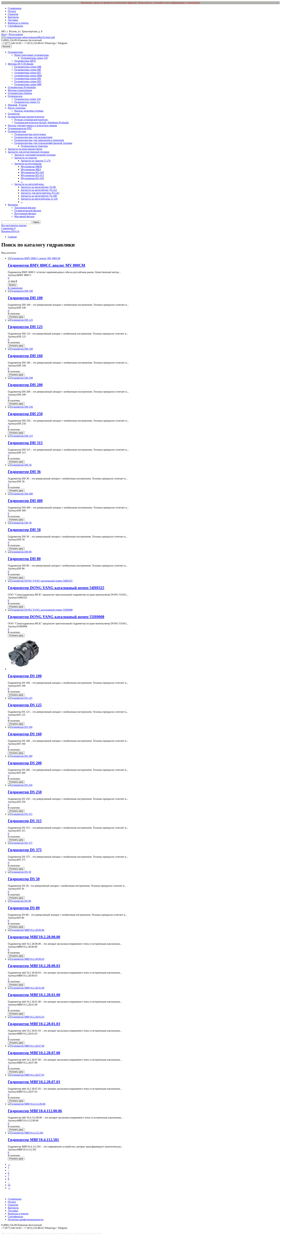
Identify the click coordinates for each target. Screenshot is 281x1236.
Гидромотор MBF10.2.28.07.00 (34, 1053)
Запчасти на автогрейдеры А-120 (39, 198)
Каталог (6, 46)
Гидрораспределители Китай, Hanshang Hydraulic (41, 122)
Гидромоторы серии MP (27, 69)
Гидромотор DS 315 (25, 821)
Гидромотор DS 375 (25, 850)
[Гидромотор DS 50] (19, 872)
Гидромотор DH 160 (25, 356)
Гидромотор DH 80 (24, 559)
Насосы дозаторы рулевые (28, 110)
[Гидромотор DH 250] (20, 406)
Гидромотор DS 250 (25, 792)
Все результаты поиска (14, 225)
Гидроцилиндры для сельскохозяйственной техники (43, 143)
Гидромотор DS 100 (25, 676)
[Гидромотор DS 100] (24, 669)
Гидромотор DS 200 (25, 763)
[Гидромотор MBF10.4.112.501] (25, 1132)
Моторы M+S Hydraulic (21, 63)
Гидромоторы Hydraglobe (22, 87)
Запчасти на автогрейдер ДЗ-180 (39, 195)
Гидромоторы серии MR (27, 66)
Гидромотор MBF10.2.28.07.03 (34, 1082)
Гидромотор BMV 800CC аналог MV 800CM (46, 265)
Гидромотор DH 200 (25, 385)
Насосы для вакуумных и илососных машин (32, 125)
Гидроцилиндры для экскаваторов (33, 137)
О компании (14, 8)
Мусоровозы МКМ (31, 166)
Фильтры (13, 204)
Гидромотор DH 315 (25, 443)
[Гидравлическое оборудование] (19, 37)
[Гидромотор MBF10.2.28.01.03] (26, 1016)
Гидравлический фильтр (27, 210)
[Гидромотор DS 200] (20, 756)
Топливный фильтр (25, 207)
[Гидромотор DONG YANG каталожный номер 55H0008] (40, 609)
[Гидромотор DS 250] (20, 785)
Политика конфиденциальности (25, 1219)
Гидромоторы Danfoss (20, 93)
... (22, 181)
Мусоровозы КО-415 (32, 175)
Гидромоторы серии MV (27, 81)
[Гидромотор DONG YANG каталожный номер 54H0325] (40, 580)
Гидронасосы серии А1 (27, 102)
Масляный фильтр (24, 216)
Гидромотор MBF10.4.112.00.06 (35, 1111)
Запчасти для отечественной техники (28, 151)
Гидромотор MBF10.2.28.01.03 (34, 1024)
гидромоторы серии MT (27, 72)
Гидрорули (14, 113)
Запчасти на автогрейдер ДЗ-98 (38, 187)
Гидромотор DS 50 (24, 879)
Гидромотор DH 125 (25, 327)
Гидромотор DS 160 (25, 734)
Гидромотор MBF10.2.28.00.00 (34, 937)
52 (9, 1185)
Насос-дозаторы (17, 107)
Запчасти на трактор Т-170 (35, 160)
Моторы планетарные (20, 90)
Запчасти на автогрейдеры (29, 184)
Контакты (13, 17)
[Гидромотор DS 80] (19, 901)
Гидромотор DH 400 (25, 501)
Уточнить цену (16, 317)
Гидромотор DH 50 (24, 530)
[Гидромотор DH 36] (20, 464)
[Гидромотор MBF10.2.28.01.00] (26, 987)
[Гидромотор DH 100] (20, 291)
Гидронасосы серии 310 (27, 99)
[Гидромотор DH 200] (20, 377)
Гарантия (13, 14)
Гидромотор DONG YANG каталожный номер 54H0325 (56, 588)
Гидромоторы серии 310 (34, 58)
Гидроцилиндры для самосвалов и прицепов (39, 140)
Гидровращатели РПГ (20, 128)
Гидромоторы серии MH (27, 84)
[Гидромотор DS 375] (20, 842)
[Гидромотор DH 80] (20, 551)
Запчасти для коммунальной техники (35, 154)
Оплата (12, 11)
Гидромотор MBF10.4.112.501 (33, 1140)
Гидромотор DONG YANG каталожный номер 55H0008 (56, 617)
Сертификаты (15, 25)
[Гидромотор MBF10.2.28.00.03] (26, 959)
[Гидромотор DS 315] (20, 814)
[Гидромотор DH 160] (20, 348)
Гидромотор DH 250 (25, 414)
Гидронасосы (15, 96)
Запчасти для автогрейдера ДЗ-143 (40, 193)
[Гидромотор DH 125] (20, 320)
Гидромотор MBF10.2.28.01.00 (34, 995)
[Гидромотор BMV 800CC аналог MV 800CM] (34, 258)
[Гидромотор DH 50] (20, 522)
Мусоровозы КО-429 (32, 172)
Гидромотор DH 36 (24, 471)
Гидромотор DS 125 (25, 705)
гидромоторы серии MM (28, 75)
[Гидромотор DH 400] (20, 493)
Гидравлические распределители (26, 116)
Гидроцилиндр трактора (34, 146)
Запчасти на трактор (25, 157)
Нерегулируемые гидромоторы (31, 55)
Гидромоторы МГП (25, 61)
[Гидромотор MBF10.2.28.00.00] (26, 930)
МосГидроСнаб (46, 37)
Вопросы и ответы (18, 23)
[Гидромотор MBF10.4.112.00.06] (26, 1103)
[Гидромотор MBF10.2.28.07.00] (26, 1045)
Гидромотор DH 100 (25, 298)
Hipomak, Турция (17, 105)
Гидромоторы (15, 52)
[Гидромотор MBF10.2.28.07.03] (26, 1074)
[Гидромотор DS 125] (20, 698)
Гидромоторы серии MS (27, 78)
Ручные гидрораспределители (31, 119)
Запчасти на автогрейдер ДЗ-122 (39, 190)
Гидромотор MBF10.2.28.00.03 (34, 966)
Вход (4, 34)
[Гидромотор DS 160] (20, 727)
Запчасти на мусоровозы (28, 163)
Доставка (13, 20)
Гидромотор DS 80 (24, 908)
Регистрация (15, 34)
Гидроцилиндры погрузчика (30, 134)
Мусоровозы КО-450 (32, 178)
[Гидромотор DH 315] (20, 435)
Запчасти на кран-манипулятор (25, 149)
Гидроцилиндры (17, 131)
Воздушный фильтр (25, 213)
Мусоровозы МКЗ (31, 169)
